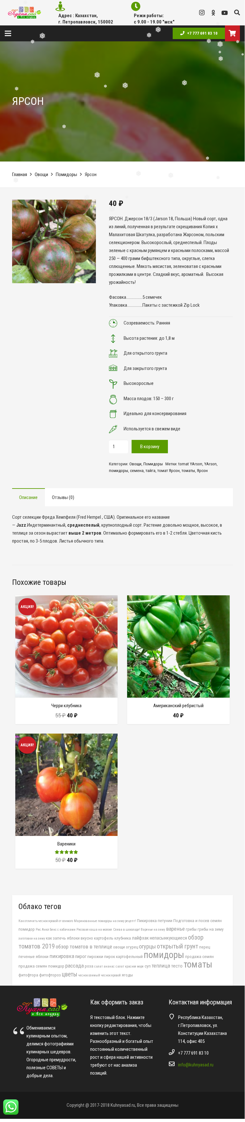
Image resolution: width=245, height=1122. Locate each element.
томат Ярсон (168, 470)
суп (148, 965)
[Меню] (8, 33)
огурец (132, 946)
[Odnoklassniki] (213, 12)
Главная (19, 174)
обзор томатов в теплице (84, 946)
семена (137, 470)
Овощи (41, 174)
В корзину (149, 446)
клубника (122, 938)
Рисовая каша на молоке (94, 929)
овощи (119, 946)
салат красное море (130, 966)
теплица (161, 965)
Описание (28, 497)
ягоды (127, 974)
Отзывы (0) (63, 497)
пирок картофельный (123, 956)
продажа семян (199, 956)
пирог (80, 956)
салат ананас (104, 966)
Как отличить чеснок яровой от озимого (45, 921)
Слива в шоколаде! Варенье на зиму (139, 929)
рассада (74, 965)
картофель (103, 938)
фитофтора (28, 974)
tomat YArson (190, 463)
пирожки (95, 956)
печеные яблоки (33, 956)
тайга (150, 470)
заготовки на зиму (31, 938)
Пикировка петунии (154, 920)
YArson (210, 463)
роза (89, 965)
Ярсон (202, 470)
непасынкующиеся (168, 938)
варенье (175, 929)
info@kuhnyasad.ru (195, 1065)
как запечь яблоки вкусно (69, 938)
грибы (191, 929)
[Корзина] (232, 33)
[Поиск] (237, 12)
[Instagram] (201, 12)
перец (204, 946)
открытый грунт (177, 946)
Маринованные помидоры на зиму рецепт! (105, 921)
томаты (188, 470)
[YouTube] (224, 12)
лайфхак (140, 938)
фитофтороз (50, 974)
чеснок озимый (89, 975)
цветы (69, 974)
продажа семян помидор (41, 965)
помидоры (118, 470)
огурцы (147, 946)
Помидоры (66, 174)
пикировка (61, 956)
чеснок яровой (111, 975)
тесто (177, 966)
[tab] (28, 497)
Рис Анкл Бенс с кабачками (56, 929)
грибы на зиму (211, 929)
